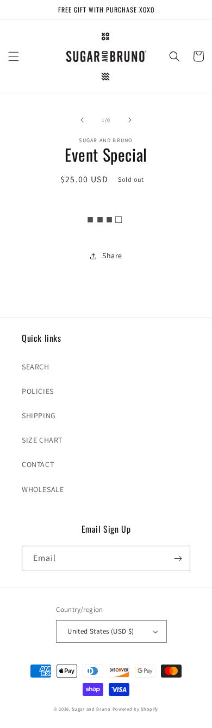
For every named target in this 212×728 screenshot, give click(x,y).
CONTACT (38, 464)
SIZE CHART (42, 440)
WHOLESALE (43, 489)
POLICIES (38, 391)
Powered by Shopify (136, 709)
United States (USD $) (100, 631)
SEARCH (35, 367)
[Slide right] (130, 120)
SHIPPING (39, 415)
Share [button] (112, 255)
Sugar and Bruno (91, 709)
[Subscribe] (178, 558)
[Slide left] (82, 120)
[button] (14, 56)
